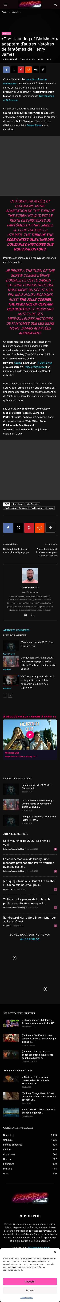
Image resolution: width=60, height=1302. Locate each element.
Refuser (30, 1290)
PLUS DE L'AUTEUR (14, 635)
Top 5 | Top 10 (9, 654)
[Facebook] (6, 69)
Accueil (5, 12)
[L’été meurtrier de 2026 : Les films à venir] (11, 645)
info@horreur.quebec (39, 1247)
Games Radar (34, 125)
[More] (50, 528)
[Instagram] (26, 615)
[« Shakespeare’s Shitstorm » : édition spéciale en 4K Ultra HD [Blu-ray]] (11, 1022)
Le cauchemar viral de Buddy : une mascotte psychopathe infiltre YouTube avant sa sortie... (28, 862)
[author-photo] (30, 583)
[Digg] (36, 69)
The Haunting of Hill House (42, 508)
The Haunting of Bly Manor (16, 508)
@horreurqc (30, 939)
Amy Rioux (7, 889)
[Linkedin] (33, 615)
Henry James (17, 504)
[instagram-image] (14, 957)
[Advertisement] (30, 166)
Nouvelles (16, 12)
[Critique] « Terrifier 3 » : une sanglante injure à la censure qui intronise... (39, 1038)
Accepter (30, 1281)
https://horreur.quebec (30, 592)
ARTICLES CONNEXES (16, 630)
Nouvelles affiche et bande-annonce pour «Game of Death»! (46, 552)
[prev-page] (5, 696)
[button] (55, 1252)
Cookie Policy (26, 1297)
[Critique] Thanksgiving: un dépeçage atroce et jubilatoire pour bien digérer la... (37, 1054)
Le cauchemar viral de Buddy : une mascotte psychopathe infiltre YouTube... (38, 803)
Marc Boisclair (11, 59)
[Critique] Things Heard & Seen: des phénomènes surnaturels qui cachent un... (39, 1096)
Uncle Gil (7, 926)
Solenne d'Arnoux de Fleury (14, 849)
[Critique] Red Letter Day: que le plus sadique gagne (16, 551)
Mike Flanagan (33, 504)
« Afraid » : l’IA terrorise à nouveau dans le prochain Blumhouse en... (35, 1080)
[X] (14, 69)
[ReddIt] (28, 69)
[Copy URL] (43, 69)
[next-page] (10, 696)
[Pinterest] (21, 69)
